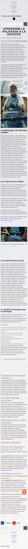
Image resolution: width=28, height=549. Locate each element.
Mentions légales (5, 546)
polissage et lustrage (15, 468)
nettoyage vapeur (12, 489)
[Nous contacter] (24, 492)
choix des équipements (10, 485)
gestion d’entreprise (13, 513)
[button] (14, 19)
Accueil (2, 37)
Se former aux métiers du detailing (11, 16)
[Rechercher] (25, 24)
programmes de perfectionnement (10, 504)
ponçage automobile (6, 470)
